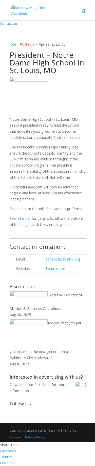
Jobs (13, 44)
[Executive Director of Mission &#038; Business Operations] (29, 295)
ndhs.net (24, 218)
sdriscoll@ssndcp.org (63, 259)
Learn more (56, 268)
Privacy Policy (35, 437)
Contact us (9, 23)
